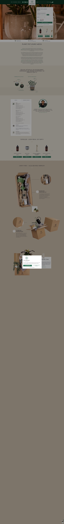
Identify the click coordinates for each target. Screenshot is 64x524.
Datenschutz (31, 267)
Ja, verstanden (27, 265)
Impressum (33, 267)
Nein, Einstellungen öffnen (36, 265)
